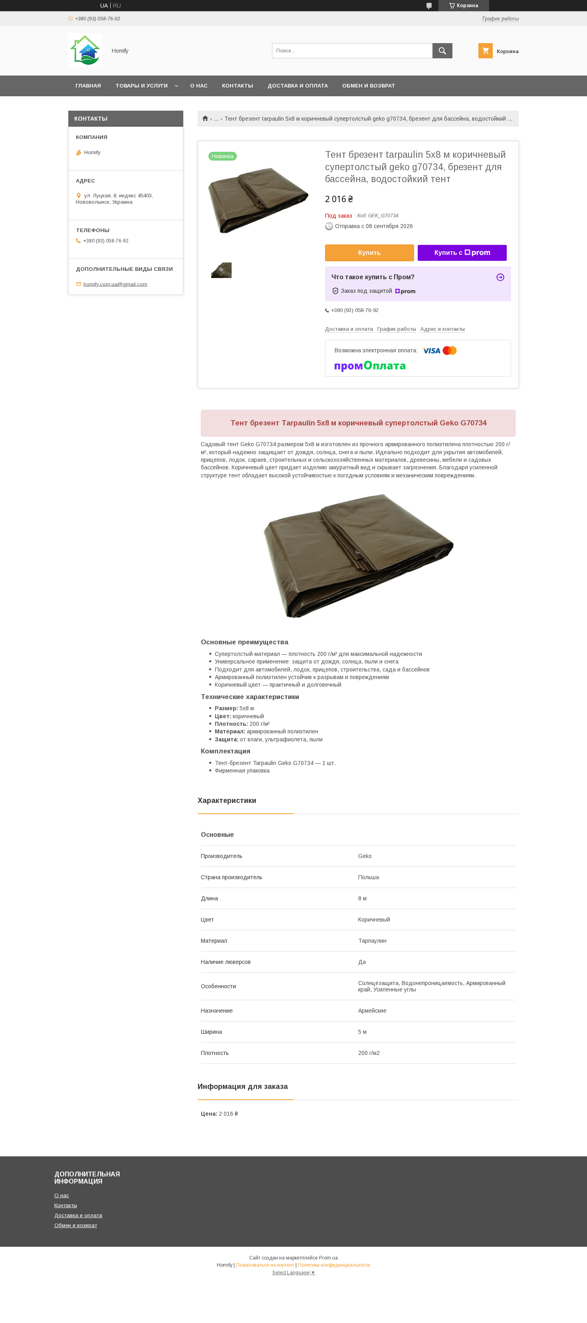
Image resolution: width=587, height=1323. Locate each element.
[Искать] (442, 50)
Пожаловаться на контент (265, 1265)
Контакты (237, 86)
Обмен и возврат (368, 86)
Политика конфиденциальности (334, 1265)
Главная (88, 86)
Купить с (448, 252)
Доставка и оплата (298, 86)
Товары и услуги (141, 86)
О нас (199, 86)
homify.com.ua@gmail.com (115, 284)
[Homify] (85, 65)
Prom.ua (328, 1258)
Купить (369, 252)
